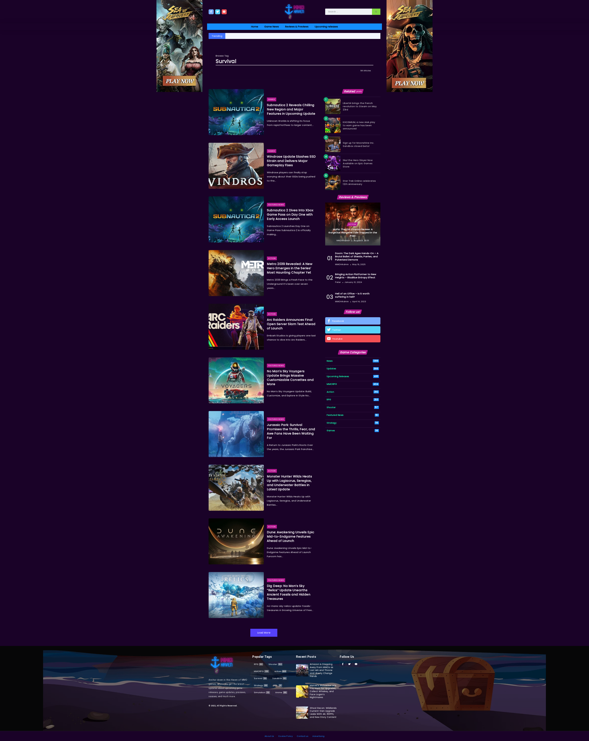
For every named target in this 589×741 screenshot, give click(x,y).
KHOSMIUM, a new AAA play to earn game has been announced (359, 125)
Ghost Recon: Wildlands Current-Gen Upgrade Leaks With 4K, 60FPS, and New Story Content (323, 713)
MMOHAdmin (343, 240)
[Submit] (376, 12)
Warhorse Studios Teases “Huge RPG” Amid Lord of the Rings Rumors (270, 36)
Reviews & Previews (296, 26)
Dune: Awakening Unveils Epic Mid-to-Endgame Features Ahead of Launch (290, 536)
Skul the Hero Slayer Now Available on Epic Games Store (358, 163)
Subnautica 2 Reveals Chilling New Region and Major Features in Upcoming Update (291, 109)
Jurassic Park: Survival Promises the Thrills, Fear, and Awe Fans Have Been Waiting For (291, 431)
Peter (338, 282)
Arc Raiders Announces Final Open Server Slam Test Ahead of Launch (291, 324)
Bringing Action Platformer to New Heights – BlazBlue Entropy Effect (355, 276)
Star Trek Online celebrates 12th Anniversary (359, 182)
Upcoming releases (326, 26)
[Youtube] (224, 11)
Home (254, 26)
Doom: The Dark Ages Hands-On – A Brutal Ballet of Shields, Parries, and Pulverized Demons (356, 256)
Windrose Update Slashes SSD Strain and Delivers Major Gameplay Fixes (291, 160)
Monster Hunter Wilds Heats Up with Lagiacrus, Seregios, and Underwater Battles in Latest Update (289, 482)
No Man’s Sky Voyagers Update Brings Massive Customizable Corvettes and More (290, 377)
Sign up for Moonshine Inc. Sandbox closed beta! (358, 144)
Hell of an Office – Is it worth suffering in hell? (352, 295)
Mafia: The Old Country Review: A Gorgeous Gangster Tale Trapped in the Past (352, 232)
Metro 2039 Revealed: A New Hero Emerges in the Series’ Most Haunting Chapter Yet (363, 36)
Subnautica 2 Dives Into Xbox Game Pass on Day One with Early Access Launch (290, 214)
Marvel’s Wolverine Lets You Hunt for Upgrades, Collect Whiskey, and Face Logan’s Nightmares (323, 691)
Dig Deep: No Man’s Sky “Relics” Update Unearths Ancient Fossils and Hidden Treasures (288, 592)
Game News (271, 26)
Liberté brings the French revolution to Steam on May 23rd (360, 106)
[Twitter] (217, 11)
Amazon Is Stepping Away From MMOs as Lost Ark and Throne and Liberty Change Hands (321, 670)
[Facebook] (211, 11)
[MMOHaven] (294, 11)
